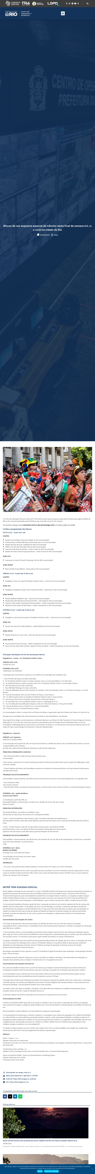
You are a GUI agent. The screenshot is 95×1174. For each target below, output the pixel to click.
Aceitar (40, 1171)
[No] (92, 1169)
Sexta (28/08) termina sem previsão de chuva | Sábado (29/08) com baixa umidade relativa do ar (40, 1140)
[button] (63, 13)
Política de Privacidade (51, 1171)
